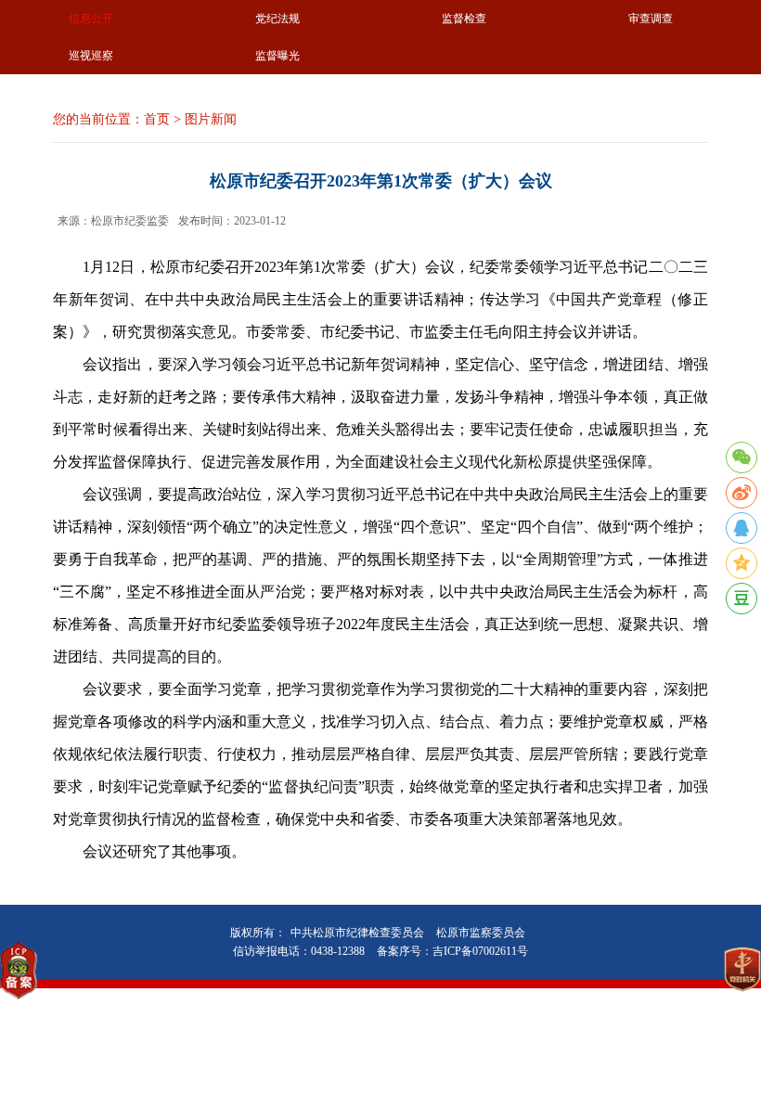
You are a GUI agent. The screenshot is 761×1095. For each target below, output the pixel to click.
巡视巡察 (91, 55)
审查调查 (650, 18)
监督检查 (464, 18)
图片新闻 (211, 119)
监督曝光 (277, 55)
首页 (157, 119)
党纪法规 (277, 18)
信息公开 (91, 18)
